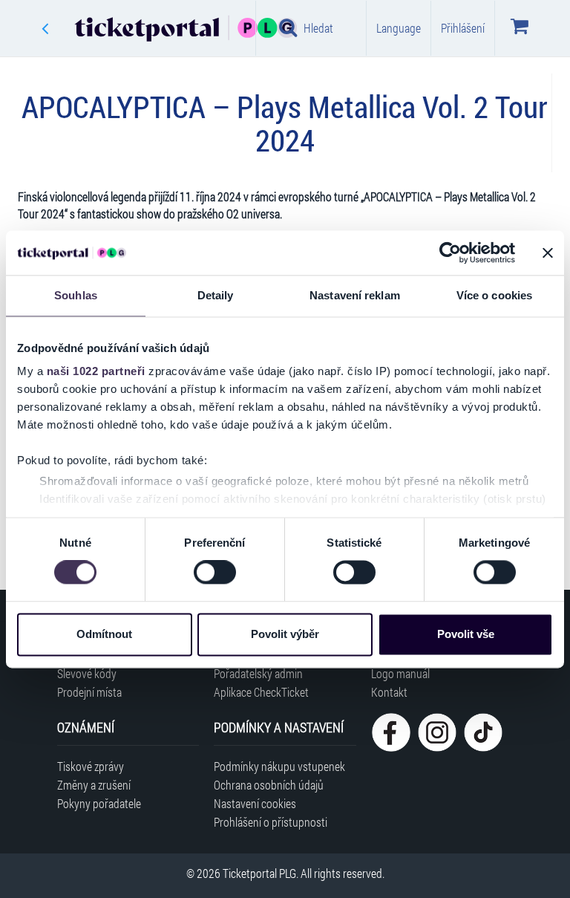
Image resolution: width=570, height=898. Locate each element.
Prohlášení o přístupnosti (270, 822)
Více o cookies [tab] (494, 295)
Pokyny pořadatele (99, 803)
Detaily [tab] (215, 295)
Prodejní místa (89, 692)
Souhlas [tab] (75, 295)
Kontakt (389, 692)
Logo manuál (400, 673)
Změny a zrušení (94, 785)
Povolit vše (465, 634)
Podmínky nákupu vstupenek (279, 766)
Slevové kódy (87, 673)
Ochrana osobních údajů (269, 785)
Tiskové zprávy (90, 766)
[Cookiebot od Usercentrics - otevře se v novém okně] (450, 252)
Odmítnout (104, 634)
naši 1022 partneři (96, 371)
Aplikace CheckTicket (261, 692)
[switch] (215, 573)
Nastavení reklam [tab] (354, 295)
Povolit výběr (285, 634)
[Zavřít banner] (548, 252)
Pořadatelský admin (258, 673)
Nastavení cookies (255, 803)
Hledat (318, 28)
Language (398, 28)
